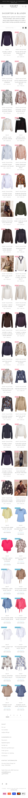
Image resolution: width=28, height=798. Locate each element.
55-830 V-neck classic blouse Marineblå (7, 472)
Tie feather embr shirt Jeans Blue (7, 618)
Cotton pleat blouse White (7, 194)
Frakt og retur (5, 750)
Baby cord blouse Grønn (20, 221)
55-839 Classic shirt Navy (7, 444)
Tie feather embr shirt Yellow (7, 528)
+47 (2, 773)
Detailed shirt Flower (21, 362)
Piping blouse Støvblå (7, 81)
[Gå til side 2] (20, 715)
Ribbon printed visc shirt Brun (20, 194)
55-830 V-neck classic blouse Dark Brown (7, 334)
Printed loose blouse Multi (21, 110)
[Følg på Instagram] (6, 784)
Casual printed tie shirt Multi (7, 676)
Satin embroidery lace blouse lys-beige (21, 82)
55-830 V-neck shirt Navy (7, 52)
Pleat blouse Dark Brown (7, 249)
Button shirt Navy (7, 362)
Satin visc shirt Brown (20, 559)
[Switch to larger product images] (23, 27)
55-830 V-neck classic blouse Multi (20, 277)
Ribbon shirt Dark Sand (7, 705)
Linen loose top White (7, 647)
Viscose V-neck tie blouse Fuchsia (7, 560)
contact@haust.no (6, 772)
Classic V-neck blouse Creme (7, 305)
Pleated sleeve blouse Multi (7, 417)
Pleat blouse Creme (21, 305)
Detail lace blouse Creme (7, 138)
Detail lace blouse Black (21, 138)
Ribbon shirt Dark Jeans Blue (21, 705)
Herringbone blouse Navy (21, 500)
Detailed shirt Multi (7, 276)
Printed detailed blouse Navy (7, 389)
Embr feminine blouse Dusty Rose (21, 166)
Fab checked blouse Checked (21, 471)
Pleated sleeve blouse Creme (20, 444)
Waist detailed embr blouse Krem (20, 53)
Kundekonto (5, 755)
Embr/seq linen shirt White (7, 589)
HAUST (7, 49)
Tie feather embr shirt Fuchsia (21, 618)
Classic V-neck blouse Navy (21, 333)
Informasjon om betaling (8, 753)
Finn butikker (5, 729)
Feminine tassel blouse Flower (7, 500)
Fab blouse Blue (21, 388)
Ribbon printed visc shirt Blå (7, 221)
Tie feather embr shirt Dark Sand (21, 589)
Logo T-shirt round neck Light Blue (20, 529)
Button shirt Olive (20, 417)
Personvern (4, 740)
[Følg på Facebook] (2, 784)
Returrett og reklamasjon (8, 748)
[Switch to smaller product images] (25, 27)
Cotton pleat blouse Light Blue (7, 165)
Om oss (3, 727)
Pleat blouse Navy (21, 249)
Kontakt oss (4, 745)
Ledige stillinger (5, 732)
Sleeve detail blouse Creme (7, 110)
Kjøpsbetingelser (6, 742)
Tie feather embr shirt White (21, 647)
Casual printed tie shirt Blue (20, 676)
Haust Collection (21, 49)
